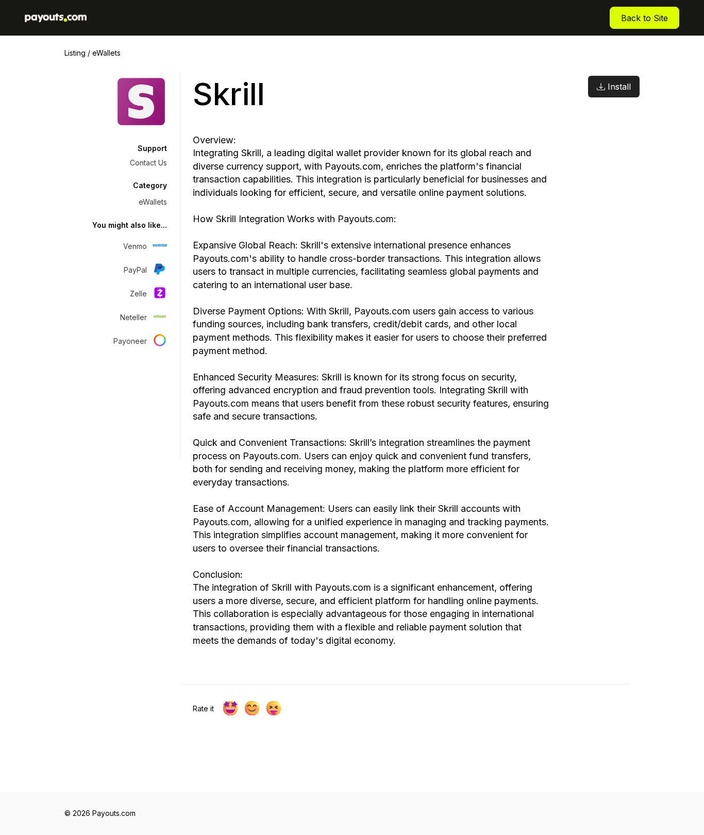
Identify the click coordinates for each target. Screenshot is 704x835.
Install (618, 86)
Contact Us (148, 162)
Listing (75, 52)
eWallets (106, 52)
